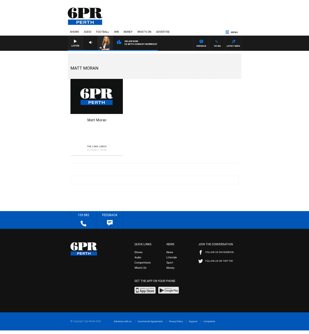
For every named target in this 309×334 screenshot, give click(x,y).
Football (102, 31)
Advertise (163, 31)
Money (128, 31)
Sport (169, 262)
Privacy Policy (176, 321)
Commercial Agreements (150, 321)
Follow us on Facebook (219, 252)
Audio (87, 31)
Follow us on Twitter (219, 261)
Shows (74, 31)
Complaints (209, 321)
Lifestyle (171, 257)
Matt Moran (96, 120)
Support (193, 321)
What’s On (144, 31)
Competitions (142, 262)
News (169, 252)
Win (116, 31)
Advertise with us (122, 321)
